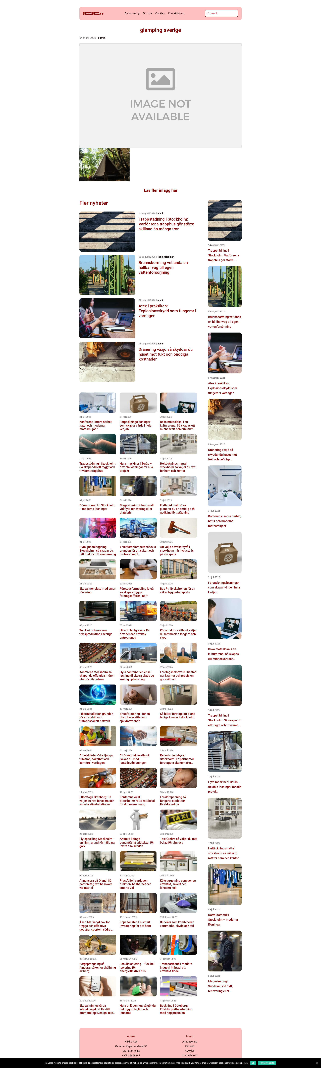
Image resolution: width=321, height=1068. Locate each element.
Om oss (147, 13)
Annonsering (132, 13)
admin (101, 37)
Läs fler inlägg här (160, 190)
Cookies (160, 13)
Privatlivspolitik (267, 1063)
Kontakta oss (176, 13)
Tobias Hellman (165, 256)
